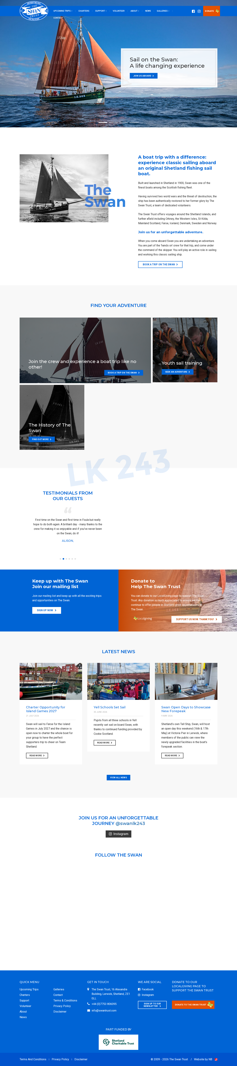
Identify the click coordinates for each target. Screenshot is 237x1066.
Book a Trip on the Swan (159, 264)
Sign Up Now (45, 610)
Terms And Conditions (33, 1059)
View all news (118, 777)
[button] (63, 11)
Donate (209, 11)
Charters (25, 995)
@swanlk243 (130, 823)
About (23, 1011)
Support (24, 1000)
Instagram (147, 995)
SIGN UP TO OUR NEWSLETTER (152, 1004)
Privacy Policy (62, 1006)
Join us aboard (142, 76)
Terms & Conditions (65, 1000)
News (23, 1017)
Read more (35, 755)
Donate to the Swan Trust (190, 1005)
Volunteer (25, 1006)
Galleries (58, 989)
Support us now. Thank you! (195, 619)
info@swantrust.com (104, 1010)
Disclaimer (59, 1011)
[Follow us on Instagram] (118, 834)
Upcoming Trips (29, 989)
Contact (58, 995)
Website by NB (203, 1059)
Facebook (147, 989)
